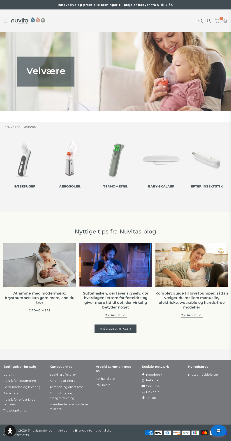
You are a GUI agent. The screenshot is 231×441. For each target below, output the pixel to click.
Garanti (8, 374)
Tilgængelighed (15, 410)
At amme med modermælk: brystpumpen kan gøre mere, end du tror (39, 298)
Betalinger (11, 393)
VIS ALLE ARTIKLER (115, 328)
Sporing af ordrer (63, 374)
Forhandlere (105, 378)
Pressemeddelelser (203, 374)
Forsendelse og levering (22, 387)
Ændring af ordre (63, 380)
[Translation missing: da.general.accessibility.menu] (5, 20)
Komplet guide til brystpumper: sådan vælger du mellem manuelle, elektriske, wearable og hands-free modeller (191, 300)
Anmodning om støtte (66, 387)
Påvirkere (103, 385)
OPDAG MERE (40, 310)
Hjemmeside (11, 127)
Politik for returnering (19, 380)
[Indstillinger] (225, 20)
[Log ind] (209, 20)
